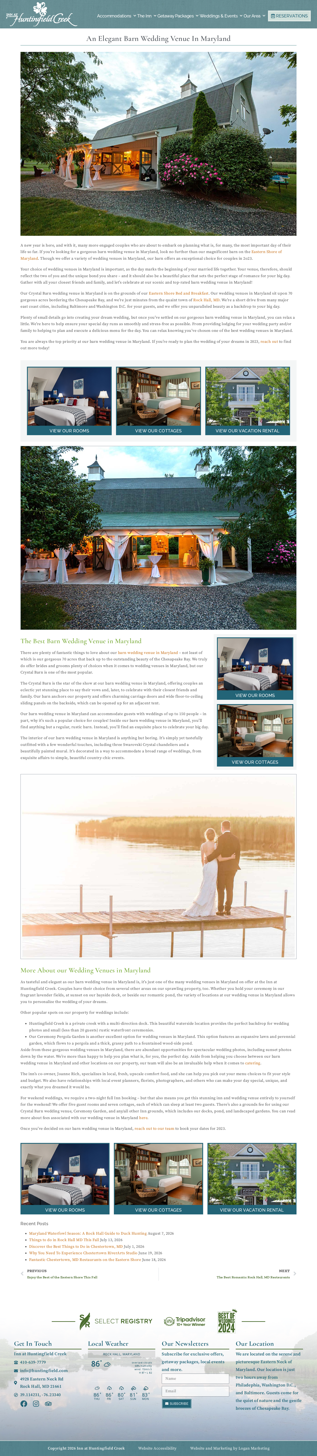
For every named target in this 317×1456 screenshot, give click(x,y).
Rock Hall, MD (206, 300)
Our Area (252, 16)
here (143, 1117)
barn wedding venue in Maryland (148, 652)
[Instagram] (36, 1403)
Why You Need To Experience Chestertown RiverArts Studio (83, 1253)
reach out (269, 341)
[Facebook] (23, 1403)
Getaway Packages (175, 16)
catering (252, 1063)
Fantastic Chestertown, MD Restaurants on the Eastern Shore (85, 1259)
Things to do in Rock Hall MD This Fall (64, 1239)
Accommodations (114, 16)
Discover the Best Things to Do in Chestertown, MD (76, 1246)
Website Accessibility (157, 1448)
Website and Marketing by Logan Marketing (230, 1448)
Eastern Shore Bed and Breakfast (179, 293)
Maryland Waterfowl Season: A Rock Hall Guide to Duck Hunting (88, 1233)
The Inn (144, 16)
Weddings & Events (219, 16)
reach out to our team (154, 1128)
